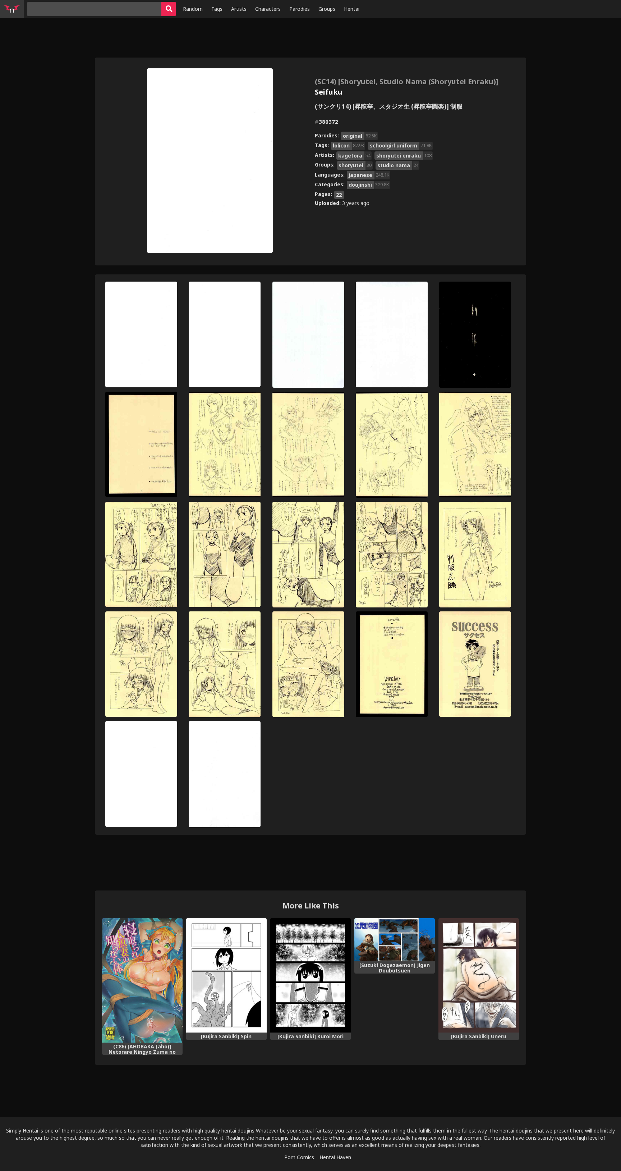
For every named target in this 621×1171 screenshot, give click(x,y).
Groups (326, 8)
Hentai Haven (335, 1157)
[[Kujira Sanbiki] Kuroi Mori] (310, 975)
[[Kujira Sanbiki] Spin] (226, 975)
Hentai (351, 8)
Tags (216, 8)
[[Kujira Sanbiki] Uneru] (478, 975)
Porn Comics (299, 1157)
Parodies (299, 8)
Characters (268, 8)
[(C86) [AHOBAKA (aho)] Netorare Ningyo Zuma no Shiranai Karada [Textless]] (142, 980)
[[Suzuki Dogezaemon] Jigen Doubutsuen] (394, 939)
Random (193, 8)
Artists (239, 8)
